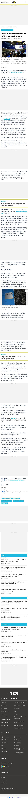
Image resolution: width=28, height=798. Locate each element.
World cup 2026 (15, 498)
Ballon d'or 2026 (5, 498)
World (2, 585)
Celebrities (3, 571)
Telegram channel (16, 72)
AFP (14, 38)
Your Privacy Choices (16, 797)
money (13, 418)
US (1, 578)
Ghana (2, 631)
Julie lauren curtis (18, 500)
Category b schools (6, 500)
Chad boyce (4, 503)
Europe (2, 604)
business (7, 119)
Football (2, 593)
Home (2, 27)
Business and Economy (11, 27)
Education (3, 612)
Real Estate (3, 638)
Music (2, 563)
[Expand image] (26, 42)
